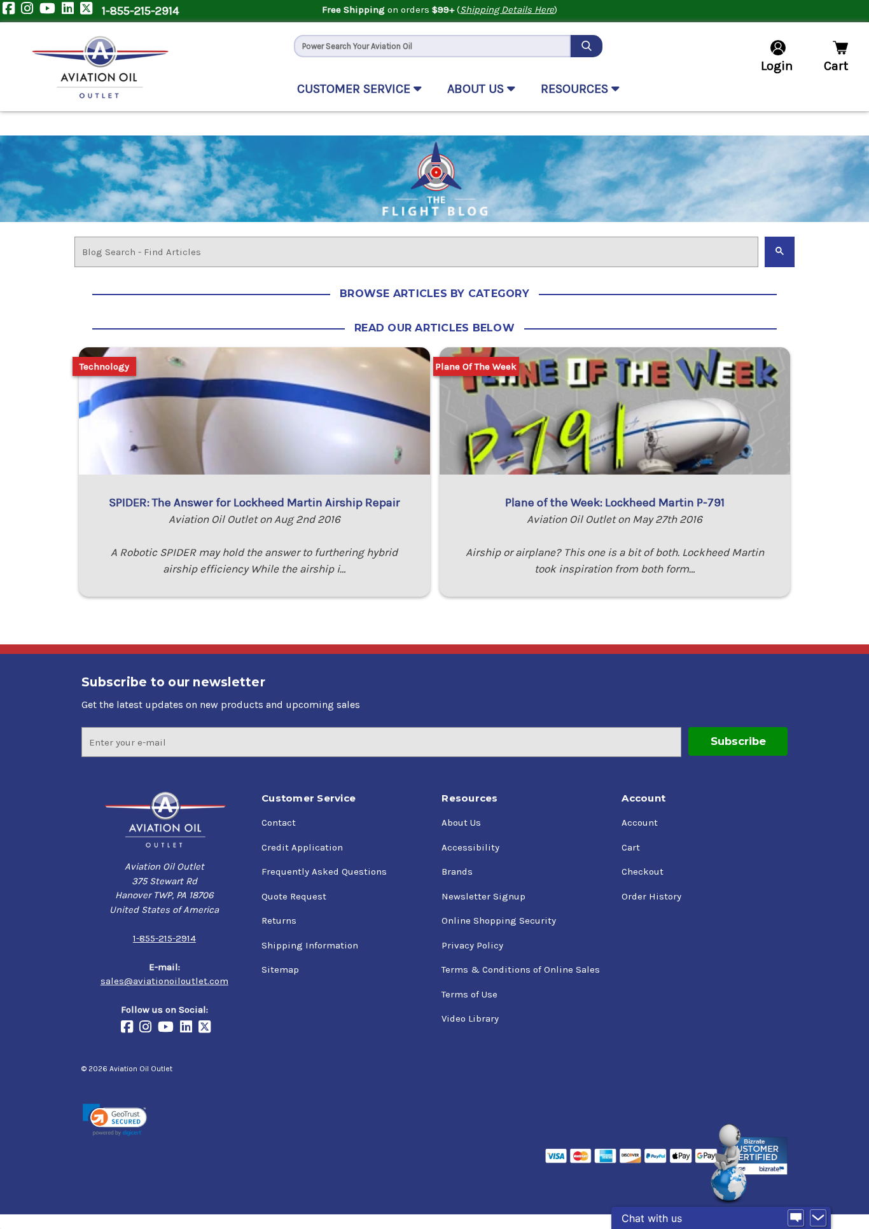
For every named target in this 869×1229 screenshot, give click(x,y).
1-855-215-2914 (140, 11)
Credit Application (302, 847)
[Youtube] (50, 11)
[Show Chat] (796, 1218)
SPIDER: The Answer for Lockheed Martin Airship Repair (254, 503)
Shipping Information (309, 945)
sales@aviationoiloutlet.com (164, 981)
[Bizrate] (755, 1156)
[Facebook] (12, 11)
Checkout (643, 871)
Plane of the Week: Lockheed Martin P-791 (615, 503)
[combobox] (432, 46)
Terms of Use (469, 994)
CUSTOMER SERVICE (355, 88)
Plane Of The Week (476, 366)
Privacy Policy (472, 945)
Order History (651, 896)
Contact (278, 822)
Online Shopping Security (498, 920)
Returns (278, 920)
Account (640, 822)
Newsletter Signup (483, 896)
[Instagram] (30, 11)
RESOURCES (576, 88)
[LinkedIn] (71, 11)
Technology (104, 366)
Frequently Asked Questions (324, 871)
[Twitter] (89, 11)
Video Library (470, 1018)
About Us (461, 822)
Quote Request (293, 896)
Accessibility (470, 847)
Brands (457, 871)
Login (777, 66)
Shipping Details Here (507, 9)
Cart (631, 847)
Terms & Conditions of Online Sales (520, 969)
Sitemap (280, 969)
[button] (114, 1120)
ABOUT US (477, 88)
